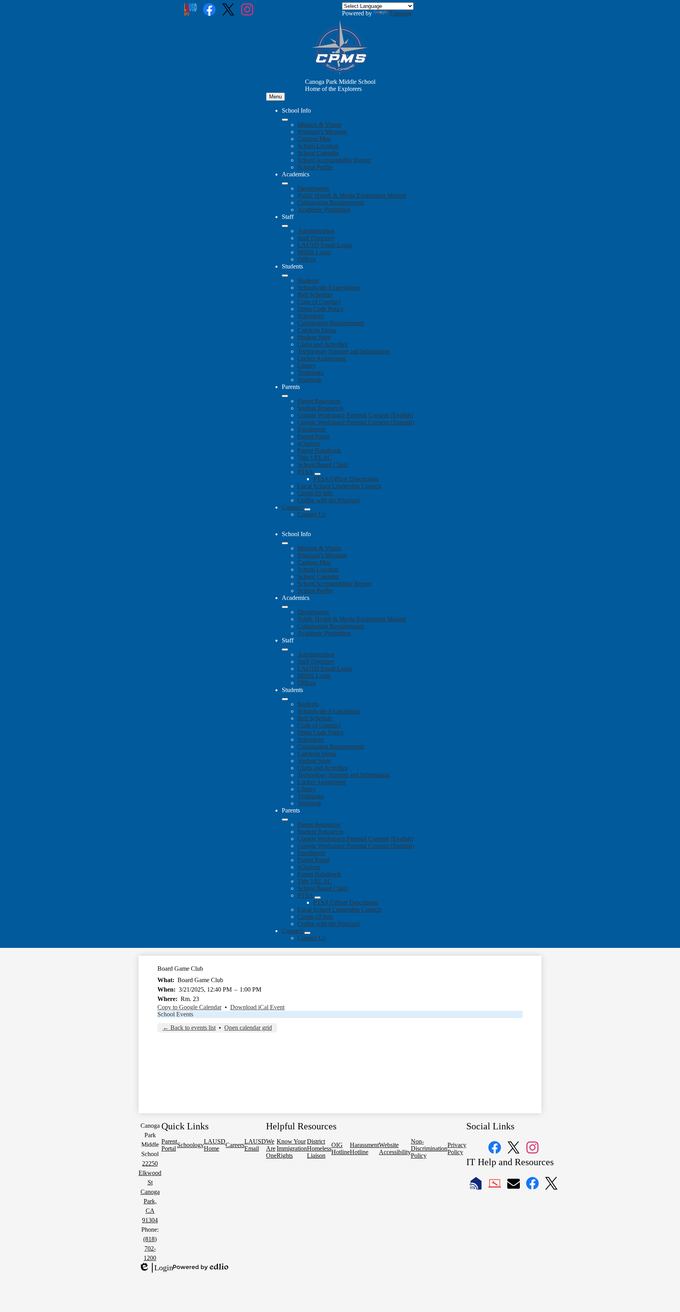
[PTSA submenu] (317, 474)
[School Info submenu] (285, 119)
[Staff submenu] (285, 226)
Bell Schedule (315, 294)
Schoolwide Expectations (329, 287)
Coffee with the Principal (329, 500)
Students (308, 280)
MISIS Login (314, 252)
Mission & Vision (319, 124)
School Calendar (318, 153)
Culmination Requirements (331, 202)
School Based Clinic (323, 464)
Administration (316, 231)
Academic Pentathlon (324, 209)
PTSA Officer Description (345, 479)
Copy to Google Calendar (189, 1007)
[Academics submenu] (285, 183)
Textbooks (310, 372)
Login (156, 1268)
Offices (307, 259)
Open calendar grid (248, 1027)
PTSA (305, 471)
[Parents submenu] (285, 396)
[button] (285, 543)
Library (307, 365)
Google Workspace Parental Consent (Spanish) (356, 422)
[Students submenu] (285, 275)
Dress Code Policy (321, 308)
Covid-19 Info (315, 493)
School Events (175, 1014)
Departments (313, 188)
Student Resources (321, 408)
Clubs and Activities (322, 344)
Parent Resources (319, 401)
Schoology (311, 316)
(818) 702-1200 (150, 1248)
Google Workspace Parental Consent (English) (355, 415)
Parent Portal (313, 436)
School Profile (315, 167)
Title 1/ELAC (315, 457)
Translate (400, 13)
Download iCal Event (257, 1007)
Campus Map (314, 138)
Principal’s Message (322, 131)
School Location (318, 145)
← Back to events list (189, 1027)
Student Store (314, 337)
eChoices (309, 443)
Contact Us (311, 514)
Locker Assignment (322, 358)
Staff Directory (316, 238)
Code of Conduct (319, 301)
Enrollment (311, 429)
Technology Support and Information (344, 351)
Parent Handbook (319, 450)
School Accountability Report (334, 160)
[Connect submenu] (307, 509)
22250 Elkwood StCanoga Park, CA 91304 (150, 1191)
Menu (275, 97)
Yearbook (310, 379)
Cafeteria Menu (317, 330)
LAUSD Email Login (325, 245)
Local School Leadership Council (339, 486)
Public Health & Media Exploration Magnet (352, 195)
